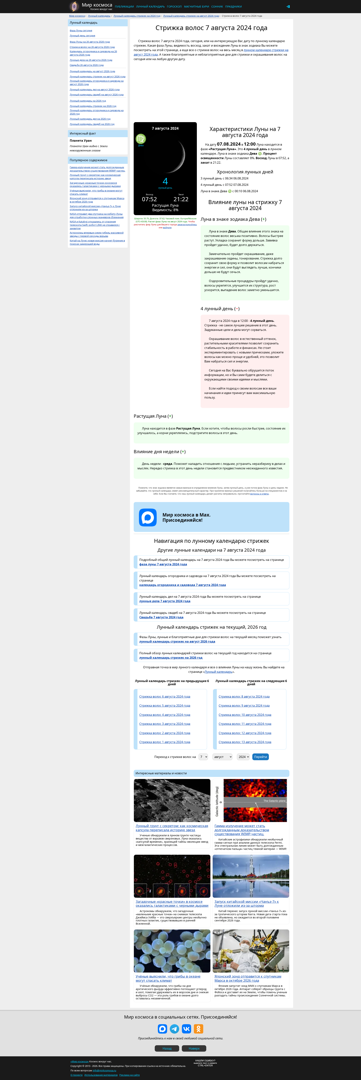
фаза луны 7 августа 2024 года (163, 564)
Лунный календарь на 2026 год (88, 100)
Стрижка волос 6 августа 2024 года (164, 696)
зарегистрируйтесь (187, 224)
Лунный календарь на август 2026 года (92, 71)
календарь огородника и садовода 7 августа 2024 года (182, 585)
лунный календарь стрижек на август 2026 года (177, 641)
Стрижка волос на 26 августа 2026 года (92, 47)
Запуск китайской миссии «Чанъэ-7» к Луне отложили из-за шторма (95, 208)
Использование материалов (101, 1075)
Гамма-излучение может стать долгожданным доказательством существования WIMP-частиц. (97, 169)
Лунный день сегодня (82, 35)
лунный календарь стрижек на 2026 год (170, 658)
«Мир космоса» (80, 1061)
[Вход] (288, 6)
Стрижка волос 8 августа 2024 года (244, 696)
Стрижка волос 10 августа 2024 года (245, 715)
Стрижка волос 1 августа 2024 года (164, 742)
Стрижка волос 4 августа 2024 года (164, 715)
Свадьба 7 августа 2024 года (161, 617)
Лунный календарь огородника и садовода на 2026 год (97, 112)
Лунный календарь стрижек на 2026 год (93, 106)
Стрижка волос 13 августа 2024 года (245, 742)
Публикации (124, 6)
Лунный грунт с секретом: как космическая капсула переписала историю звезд (95, 176)
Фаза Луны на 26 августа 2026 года (90, 41)
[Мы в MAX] (162, 1029)
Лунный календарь (150, 6)
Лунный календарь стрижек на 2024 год (137, 15)
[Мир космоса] (74, 6)
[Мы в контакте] (186, 1029)
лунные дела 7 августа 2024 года (164, 601)
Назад (167, 1048)
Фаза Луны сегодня (81, 30)
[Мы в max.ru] (184, 527)
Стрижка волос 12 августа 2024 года (245, 733)
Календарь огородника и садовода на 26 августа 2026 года (93, 53)
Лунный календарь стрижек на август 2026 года (97, 76)
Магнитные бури (196, 6)
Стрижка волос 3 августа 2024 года (164, 724)
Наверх (194, 1048)
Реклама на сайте (129, 1075)
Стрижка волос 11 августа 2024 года (245, 724)
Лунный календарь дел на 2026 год (90, 118)
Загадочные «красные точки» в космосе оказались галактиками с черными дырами (95, 184)
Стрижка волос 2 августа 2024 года (164, 733)
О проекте (77, 1075)
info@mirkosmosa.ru (104, 1070)
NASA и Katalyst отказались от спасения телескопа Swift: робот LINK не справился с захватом (95, 225)
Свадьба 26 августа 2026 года (87, 65)
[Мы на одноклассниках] (198, 1029)
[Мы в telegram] (174, 1029)
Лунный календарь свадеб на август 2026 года (97, 94)
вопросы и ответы (259, 493)
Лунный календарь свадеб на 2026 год (92, 124)
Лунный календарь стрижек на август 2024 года (191, 15)
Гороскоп (174, 6)
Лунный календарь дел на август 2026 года (95, 89)
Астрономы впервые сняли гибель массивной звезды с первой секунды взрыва (97, 234)
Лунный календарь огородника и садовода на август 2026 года (97, 82)
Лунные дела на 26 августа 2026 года (91, 60)
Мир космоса (77, 15)
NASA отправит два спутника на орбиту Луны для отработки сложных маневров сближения (97, 215)
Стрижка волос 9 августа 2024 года (244, 705)
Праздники (233, 6)
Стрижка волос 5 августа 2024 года (164, 705)
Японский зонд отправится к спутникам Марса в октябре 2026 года (97, 200)
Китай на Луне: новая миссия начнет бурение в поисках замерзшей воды (97, 242)
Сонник (217, 6)
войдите (167, 227)
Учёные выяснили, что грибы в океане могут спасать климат (96, 192)
